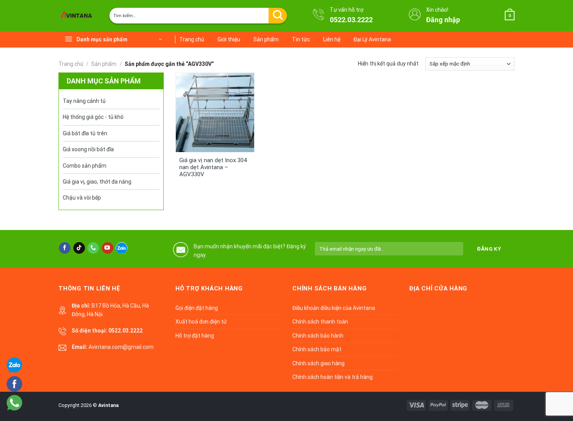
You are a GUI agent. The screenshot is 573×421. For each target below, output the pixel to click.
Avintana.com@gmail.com (121, 347)
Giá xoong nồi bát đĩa (88, 149)
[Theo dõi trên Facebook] (65, 248)
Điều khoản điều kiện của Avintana (333, 308)
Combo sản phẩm (84, 166)
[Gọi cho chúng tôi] (93, 248)
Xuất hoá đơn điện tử (201, 321)
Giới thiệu (229, 39)
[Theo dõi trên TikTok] (79, 248)
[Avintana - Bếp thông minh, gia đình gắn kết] (77, 15)
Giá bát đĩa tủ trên (85, 133)
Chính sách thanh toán (320, 321)
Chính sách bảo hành (317, 336)
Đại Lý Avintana (372, 39)
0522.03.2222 (351, 20)
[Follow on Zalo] (121, 248)
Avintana (108, 405)
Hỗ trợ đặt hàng (194, 336)
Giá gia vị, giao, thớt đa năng (97, 182)
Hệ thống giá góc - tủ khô (93, 117)
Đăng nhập (443, 20)
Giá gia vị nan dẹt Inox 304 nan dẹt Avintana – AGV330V (213, 167)
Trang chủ (191, 39)
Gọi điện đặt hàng (196, 308)
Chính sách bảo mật (316, 349)
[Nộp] (277, 15)
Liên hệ (331, 39)
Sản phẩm (266, 39)
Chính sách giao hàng (318, 363)
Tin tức (301, 39)
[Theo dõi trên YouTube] (107, 248)
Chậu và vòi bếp (82, 198)
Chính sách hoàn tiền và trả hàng (332, 377)
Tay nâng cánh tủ (84, 101)
